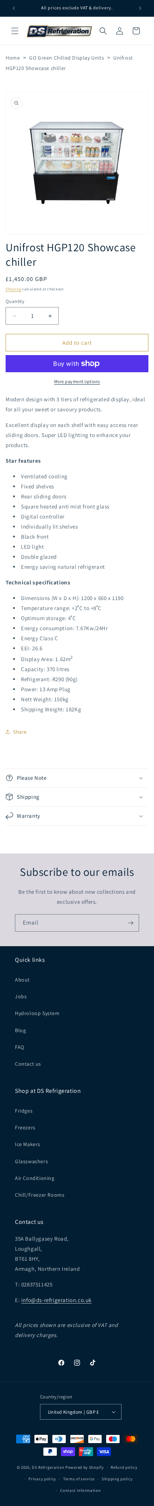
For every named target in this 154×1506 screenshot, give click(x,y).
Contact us (28, 1063)
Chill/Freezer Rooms (39, 1194)
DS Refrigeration (48, 1467)
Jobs (21, 996)
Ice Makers (27, 1144)
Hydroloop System (37, 1013)
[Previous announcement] (14, 8)
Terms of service (79, 1478)
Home (13, 57)
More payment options (77, 381)
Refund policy (124, 1467)
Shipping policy (117, 1478)
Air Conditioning (35, 1178)
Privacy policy (42, 1478)
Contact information (80, 1490)
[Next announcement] (140, 8)
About (22, 979)
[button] (15, 31)
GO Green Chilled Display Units (66, 57)
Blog (20, 1030)
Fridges (24, 1110)
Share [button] (20, 731)
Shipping (13, 289)
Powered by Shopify (84, 1467)
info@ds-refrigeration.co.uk (56, 1300)
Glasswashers (31, 1161)
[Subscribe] (130, 923)
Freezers (25, 1127)
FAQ (19, 1047)
